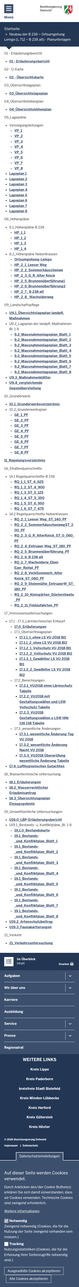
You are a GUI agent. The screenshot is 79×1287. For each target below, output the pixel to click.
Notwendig (18, 1221)
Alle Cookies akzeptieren (28, 1279)
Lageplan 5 (18, 195)
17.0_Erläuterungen (30, 627)
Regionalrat (14, 1047)
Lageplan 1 (18, 173)
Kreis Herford (39, 1108)
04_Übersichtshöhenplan (30, 109)
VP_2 (18, 136)
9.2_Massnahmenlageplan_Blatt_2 (42, 340)
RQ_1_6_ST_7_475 (29, 508)
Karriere (11, 1000)
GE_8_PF (21, 452)
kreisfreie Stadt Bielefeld (39, 1088)
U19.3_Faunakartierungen (30, 927)
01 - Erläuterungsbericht (29, 61)
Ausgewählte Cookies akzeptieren (34, 1271)
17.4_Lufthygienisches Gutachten (36, 766)
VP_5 (18, 152)
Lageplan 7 (18, 206)
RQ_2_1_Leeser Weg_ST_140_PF (40, 519)
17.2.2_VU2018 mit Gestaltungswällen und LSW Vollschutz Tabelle (42, 701)
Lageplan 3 (18, 184)
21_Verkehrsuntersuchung (31, 943)
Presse (10, 1035)
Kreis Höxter (39, 1127)
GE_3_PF (21, 425)
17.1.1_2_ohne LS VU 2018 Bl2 (43, 642)
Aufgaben (12, 976)
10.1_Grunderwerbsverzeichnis (34, 404)
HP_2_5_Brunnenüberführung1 (39, 281)
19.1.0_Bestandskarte (32, 830)
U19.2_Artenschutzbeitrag (31, 921)
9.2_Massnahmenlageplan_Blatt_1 (42, 334)
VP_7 (18, 163)
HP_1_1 (19, 232)
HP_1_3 (20, 243)
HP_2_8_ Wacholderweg (34, 297)
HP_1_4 (20, 248)
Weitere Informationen (21, 1211)
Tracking (16, 1244)
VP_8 (18, 168)
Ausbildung (13, 1011)
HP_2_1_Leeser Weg (30, 265)
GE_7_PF (21, 447)
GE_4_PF (21, 431)
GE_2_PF (21, 420)
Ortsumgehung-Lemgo (33, 259)
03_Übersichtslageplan (28, 93)
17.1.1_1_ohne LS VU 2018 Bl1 (42, 637)
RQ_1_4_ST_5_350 (29, 498)
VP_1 (18, 130)
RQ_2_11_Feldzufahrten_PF (36, 605)
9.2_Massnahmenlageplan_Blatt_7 (42, 366)
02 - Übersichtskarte (26, 77)
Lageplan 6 (18, 200)
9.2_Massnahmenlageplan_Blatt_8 (42, 372)
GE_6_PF (21, 441)
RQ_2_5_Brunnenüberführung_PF (41, 551)
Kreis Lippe (39, 1069)
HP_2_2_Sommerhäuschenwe (38, 270)
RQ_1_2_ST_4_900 (29, 487)
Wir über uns (14, 988)
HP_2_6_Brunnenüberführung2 (40, 286)
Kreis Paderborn (39, 1079)
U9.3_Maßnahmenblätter (30, 377)
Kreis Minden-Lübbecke (39, 1098)
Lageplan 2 (18, 179)
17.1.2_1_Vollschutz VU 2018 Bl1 (45, 648)
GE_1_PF (21, 415)
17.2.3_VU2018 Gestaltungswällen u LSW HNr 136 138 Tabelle (44, 717)
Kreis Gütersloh (40, 1117)
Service (10, 1023)
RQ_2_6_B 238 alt (28, 557)
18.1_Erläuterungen (25, 782)
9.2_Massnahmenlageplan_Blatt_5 (42, 356)
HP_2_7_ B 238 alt (29, 291)
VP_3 (18, 141)
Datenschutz (30, 1145)
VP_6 (18, 157)
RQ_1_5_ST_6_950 (29, 503)
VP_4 (18, 147)
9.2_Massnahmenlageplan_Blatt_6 (42, 361)
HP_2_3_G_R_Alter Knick (34, 275)
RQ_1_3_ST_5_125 (28, 492)
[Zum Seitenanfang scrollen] (70, 1279)
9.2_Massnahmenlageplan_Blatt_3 (42, 345)
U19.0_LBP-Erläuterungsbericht (35, 820)
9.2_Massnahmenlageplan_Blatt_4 (42, 350)
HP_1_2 (20, 238)
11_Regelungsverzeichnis (24, 460)
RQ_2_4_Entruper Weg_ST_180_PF (42, 546)
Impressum (11, 1145)
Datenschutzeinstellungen (39, 1156)
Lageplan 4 (18, 190)
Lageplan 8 (18, 211)
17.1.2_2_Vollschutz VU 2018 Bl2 (45, 653)
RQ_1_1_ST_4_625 (29, 482)
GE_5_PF (21, 436)
